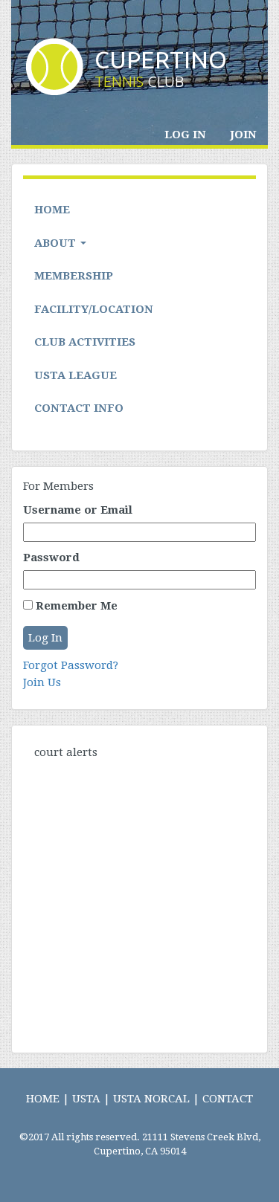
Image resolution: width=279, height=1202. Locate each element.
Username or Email (77, 510)
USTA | (91, 1098)
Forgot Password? (70, 665)
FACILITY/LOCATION (93, 309)
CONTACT (227, 1098)
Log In (185, 134)
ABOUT (56, 243)
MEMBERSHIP (73, 275)
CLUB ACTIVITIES (84, 342)
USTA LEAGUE (75, 375)
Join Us (42, 682)
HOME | (47, 1098)
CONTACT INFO (79, 408)
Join (243, 134)
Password (51, 557)
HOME (52, 209)
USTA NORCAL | (156, 1098)
